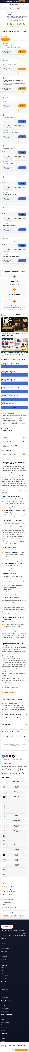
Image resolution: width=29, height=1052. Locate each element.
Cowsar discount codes (8, 899)
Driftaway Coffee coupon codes (10, 904)
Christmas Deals (4, 997)
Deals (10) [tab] (23, 39)
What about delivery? (14, 721)
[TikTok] (13, 756)
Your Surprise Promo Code (10, 690)
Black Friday (3, 1024)
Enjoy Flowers (4, 362)
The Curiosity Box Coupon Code (12, 685)
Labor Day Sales (4, 986)
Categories (3, 962)
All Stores (3, 967)
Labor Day (3, 1016)
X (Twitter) (3, 1041)
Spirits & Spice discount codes (9, 907)
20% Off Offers (4, 978)
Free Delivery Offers (5, 975)
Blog (2, 973)
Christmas (3, 1030)
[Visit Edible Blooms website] (4, 14)
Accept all (21, 1049)
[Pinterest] (20, 736)
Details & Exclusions (7, 51)
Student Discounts (5, 1003)
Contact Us (3, 959)
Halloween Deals (4, 989)
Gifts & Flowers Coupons (10, 692)
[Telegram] (16, 736)
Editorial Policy (4, 951)
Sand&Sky (3, 402)
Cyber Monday (4, 1027)
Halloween (3, 1019)
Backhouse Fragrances (6, 394)
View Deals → (22, 1)
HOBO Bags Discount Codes (11, 687)
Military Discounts (4, 1005)
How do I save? (14, 724)
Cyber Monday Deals (5, 994)
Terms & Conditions (5, 948)
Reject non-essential (8, 1049)
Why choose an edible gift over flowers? (14, 714)
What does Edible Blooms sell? (14, 703)
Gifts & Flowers (13, 915)
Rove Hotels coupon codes (9, 889)
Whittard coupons (7, 902)
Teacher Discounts (5, 1008)
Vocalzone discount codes (9, 891)
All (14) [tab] (3, 39)
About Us (3, 943)
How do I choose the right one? (14, 717)
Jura (2, 370)
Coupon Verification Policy (6, 953)
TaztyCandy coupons (7, 886)
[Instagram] (14, 739)
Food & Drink (10, 8)
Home (2, 8)
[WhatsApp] (12, 736)
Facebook (3, 1038)
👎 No (24, 55)
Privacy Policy (4, 945)
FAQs (2, 940)
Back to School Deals (5, 984)
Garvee (2, 378)
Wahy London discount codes (9, 883)
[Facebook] (3, 736)
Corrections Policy (5, 956)
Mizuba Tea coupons (7, 894)
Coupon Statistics (4, 1011)
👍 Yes (19, 55)
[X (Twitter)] (7, 736)
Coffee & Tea (21, 915)
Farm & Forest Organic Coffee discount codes (13, 896)
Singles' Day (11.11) (5, 1022)
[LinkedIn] (24, 736)
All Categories (4, 970)
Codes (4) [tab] (13, 39)
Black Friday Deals (5, 992)
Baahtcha (3, 386)
